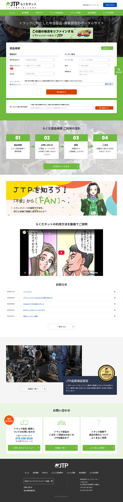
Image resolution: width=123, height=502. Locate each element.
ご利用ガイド (106, 48)
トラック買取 (75, 12)
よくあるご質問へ (98, 447)
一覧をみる (61, 326)
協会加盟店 (92, 12)
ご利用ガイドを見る (60, 166)
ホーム (12, 12)
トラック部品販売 (56, 12)
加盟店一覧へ (33, 389)
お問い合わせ (110, 5)
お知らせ (39, 12)
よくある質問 (108, 12)
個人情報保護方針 (29, 490)
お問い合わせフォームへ (23, 447)
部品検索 (119, 72)
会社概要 (25, 12)
